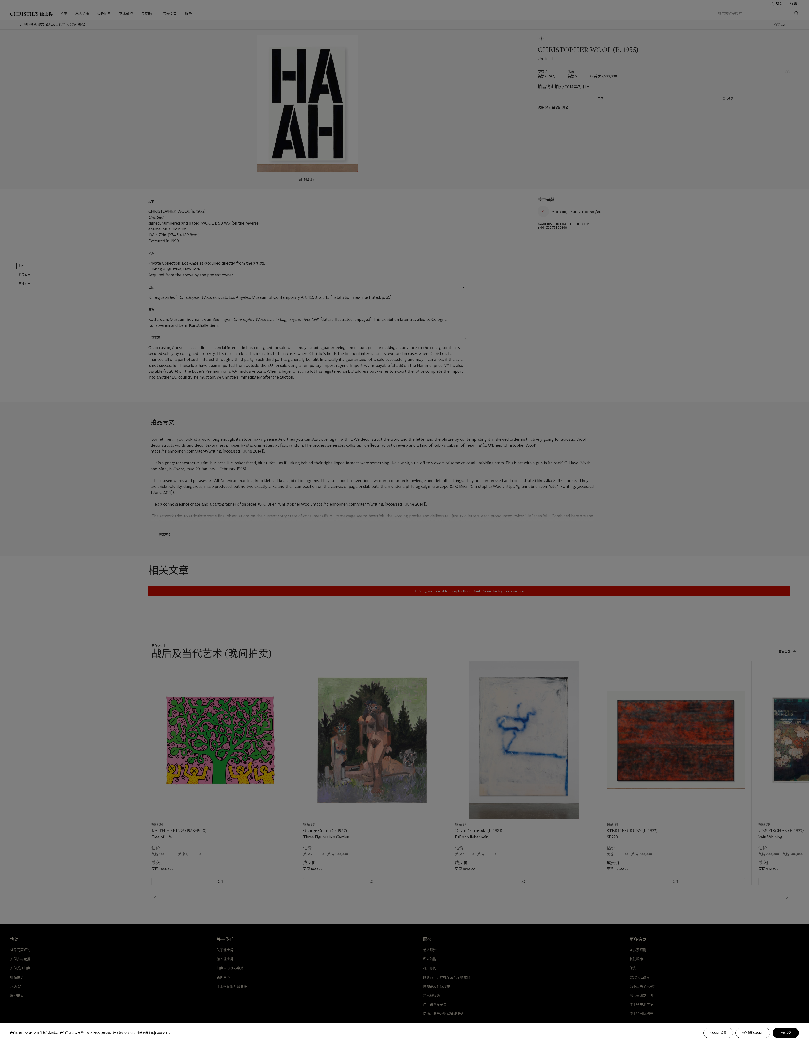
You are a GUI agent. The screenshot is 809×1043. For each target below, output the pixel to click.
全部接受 (786, 1032)
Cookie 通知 (163, 1033)
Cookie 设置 (718, 1032)
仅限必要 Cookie (752, 1032)
